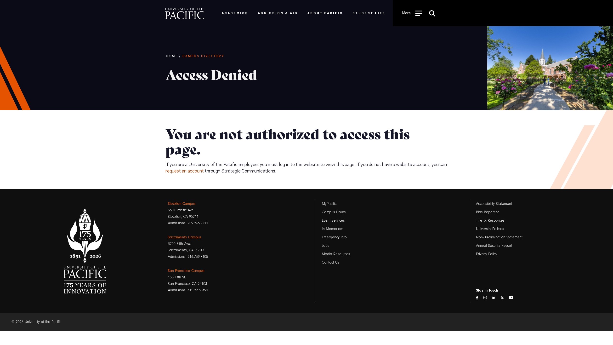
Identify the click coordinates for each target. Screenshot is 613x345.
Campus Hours (334, 212)
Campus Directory (203, 56)
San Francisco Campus (186, 271)
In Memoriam (332, 229)
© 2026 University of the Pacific (36, 322)
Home (172, 56)
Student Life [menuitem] (369, 13)
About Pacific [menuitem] (325, 13)
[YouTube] (513, 298)
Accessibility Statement (494, 203)
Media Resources (336, 254)
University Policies (490, 229)
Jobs (325, 245)
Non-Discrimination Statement (499, 237)
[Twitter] (504, 298)
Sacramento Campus (184, 237)
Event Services (333, 220)
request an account (184, 170)
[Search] (432, 13)
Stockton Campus (182, 203)
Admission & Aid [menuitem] (278, 13)
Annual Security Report (494, 245)
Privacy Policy (486, 254)
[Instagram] (487, 298)
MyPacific (329, 203)
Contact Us (330, 262)
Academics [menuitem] (235, 13)
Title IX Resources (490, 220)
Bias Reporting (487, 212)
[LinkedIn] (495, 298)
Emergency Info (334, 237)
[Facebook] (479, 298)
